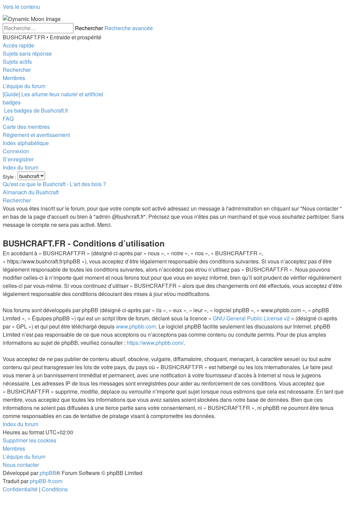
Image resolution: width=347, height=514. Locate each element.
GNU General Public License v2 (251, 318)
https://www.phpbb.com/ (155, 343)
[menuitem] (27, 53)
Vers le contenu (21, 7)
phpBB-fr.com (46, 481)
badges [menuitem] (12, 102)
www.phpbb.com (136, 326)
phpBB (48, 473)
